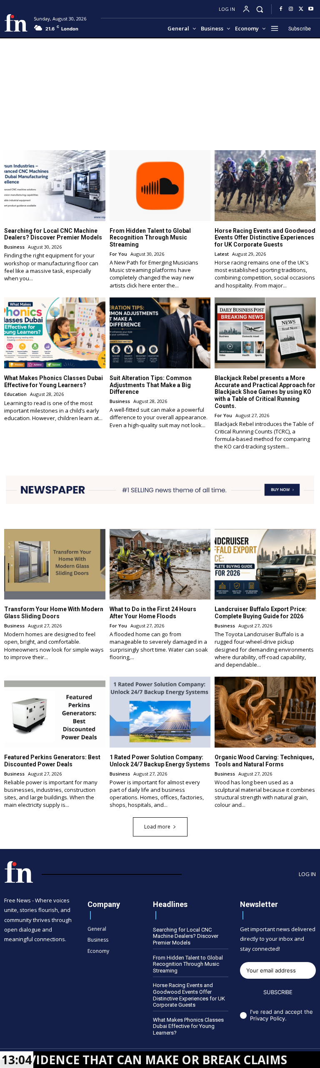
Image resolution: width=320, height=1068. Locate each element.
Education (15, 394)
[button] (260, 9)
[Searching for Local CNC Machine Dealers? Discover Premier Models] (54, 185)
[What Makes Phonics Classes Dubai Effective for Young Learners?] (54, 332)
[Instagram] (291, 9)
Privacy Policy (267, 1018)
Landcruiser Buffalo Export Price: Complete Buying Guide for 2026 (261, 613)
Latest (222, 254)
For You (118, 254)
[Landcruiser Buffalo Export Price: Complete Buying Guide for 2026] (265, 564)
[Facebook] (281, 9)
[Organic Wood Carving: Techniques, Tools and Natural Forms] (265, 712)
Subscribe (277, 992)
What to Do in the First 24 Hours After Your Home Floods (153, 613)
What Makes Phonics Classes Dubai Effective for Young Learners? (53, 381)
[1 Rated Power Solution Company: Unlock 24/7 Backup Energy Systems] (160, 712)
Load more (157, 826)
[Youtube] (311, 9)
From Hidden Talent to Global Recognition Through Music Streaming (150, 237)
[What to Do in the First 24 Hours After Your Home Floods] (160, 564)
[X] (301, 9)
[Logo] (16, 23)
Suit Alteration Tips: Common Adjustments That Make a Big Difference (151, 385)
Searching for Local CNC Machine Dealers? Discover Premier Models (53, 234)
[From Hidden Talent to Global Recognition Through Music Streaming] (160, 185)
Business (14, 246)
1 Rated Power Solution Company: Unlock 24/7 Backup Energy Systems (160, 761)
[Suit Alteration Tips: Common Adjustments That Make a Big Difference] (160, 332)
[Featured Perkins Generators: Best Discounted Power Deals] (54, 712)
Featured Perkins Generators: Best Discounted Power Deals (52, 761)
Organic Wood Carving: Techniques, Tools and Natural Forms (264, 761)
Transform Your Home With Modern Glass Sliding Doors (53, 613)
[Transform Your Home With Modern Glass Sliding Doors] (54, 564)
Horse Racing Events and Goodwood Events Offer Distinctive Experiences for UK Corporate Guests (265, 237)
